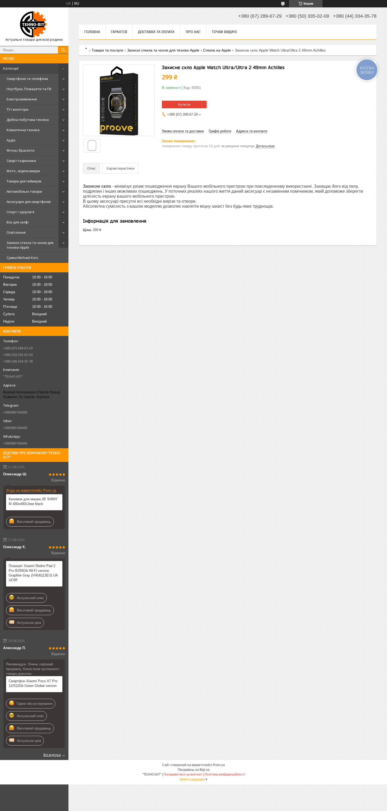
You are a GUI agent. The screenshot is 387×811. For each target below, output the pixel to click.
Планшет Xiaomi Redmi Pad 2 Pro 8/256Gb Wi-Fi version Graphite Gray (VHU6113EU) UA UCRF (33, 573)
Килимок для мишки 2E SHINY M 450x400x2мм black (33, 501)
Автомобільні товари (24, 191)
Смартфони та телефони (27, 78)
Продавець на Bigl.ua (194, 770)
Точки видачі (224, 32)
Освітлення (16, 232)
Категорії (10, 68)
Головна (92, 32)
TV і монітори (17, 109)
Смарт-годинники (21, 160)
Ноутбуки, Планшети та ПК (29, 88)
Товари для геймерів (24, 181)
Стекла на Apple (217, 50)
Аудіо (11, 140)
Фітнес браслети (20, 150)
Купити (184, 104)
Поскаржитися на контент (182, 774)
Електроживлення (22, 99)
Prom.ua (219, 765)
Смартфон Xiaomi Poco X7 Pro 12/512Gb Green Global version (33, 683)
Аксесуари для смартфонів (29, 201)
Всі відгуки (52, 754)
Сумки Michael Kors (22, 257)
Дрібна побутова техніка (28, 119)
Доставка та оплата (156, 32)
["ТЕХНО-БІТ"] (34, 24)
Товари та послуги (107, 50)
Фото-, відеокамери (23, 171)
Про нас (193, 32)
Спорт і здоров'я (20, 212)
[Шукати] (63, 50)
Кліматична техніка (23, 129)
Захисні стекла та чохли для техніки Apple (30, 245)
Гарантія (119, 32)
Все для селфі (17, 222)
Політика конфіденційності (225, 774)
